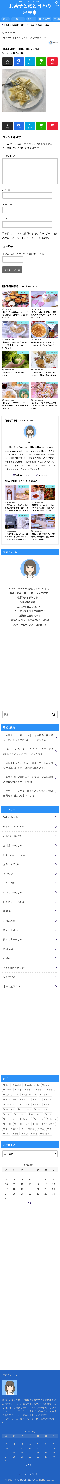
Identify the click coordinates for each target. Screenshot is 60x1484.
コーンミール (11, 1104)
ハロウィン (20, 1114)
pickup (8, 1090)
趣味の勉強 (11, 986)
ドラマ (9, 883)
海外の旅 (9, 977)
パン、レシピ (11, 1119)
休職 (7, 911)
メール (7, 204)
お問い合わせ (36, 1474)
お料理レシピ (12, 845)
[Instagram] (42, 475)
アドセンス (46, 1095)
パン (49, 1114)
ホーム (5, 19)
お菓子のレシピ (14, 855)
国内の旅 (9, 920)
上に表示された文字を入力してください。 (25, 254)
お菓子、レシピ (12, 1095)
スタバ (37, 1104)
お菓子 (40, 1090)
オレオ (37, 1100)
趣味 (16, 1134)
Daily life (10, 817)
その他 (9, 873)
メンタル (52, 1119)
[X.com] (29, 475)
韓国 (35, 1134)
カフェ (48, 1100)
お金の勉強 (11, 864)
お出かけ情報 (12, 836)
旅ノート (31, 19)
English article (13, 826)
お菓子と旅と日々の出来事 (30, 9)
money (47, 1085)
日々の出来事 (44, 19)
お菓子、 (52, 1090)
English (18, 1085)
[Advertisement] (30, 671)
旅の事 (15, 1129)
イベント (25, 1100)
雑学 (26, 1134)
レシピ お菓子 (22, 1124)
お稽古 (29, 1090)
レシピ (8, 1124)
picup (19, 1090)
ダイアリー (10, 1109)
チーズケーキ (41, 1109)
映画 (8, 948)
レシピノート (18, 19)
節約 (7, 1134)
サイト (5, 219)
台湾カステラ (49, 1124)
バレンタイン (36, 1114)
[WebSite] (18, 475)
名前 (6, 190)
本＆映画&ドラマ (14, 967)
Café (7, 1085)
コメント (8, 156)
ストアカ (49, 1104)
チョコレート (25, 1109)
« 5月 (29, 1203)
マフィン (40, 1119)
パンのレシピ (12, 892)
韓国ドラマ (46, 1134)
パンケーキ (26, 1119)
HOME (6, 25)
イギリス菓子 (11, 1100)
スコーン (25, 1104)
